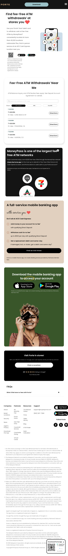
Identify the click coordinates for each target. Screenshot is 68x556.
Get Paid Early (16, 422)
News (5, 422)
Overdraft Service (17, 428)
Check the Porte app (14, 162)
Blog (24, 424)
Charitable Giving (17, 433)
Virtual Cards (16, 438)
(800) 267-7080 (39, 413)
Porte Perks (16, 417)
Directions (54, 113)
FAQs (25, 415)
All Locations (18, 105)
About (6, 410)
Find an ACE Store (34, 250)
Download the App (7, 432)
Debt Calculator (26, 432)
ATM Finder (27, 427)
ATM (34, 105)
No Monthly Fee (16, 411)
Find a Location (40, 366)
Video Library (25, 419)
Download (36, 4)
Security (6, 418)
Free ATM (50, 105)
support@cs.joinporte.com (42, 410)
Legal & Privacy (6, 426)
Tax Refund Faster (27, 410)
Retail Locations (7, 414)
